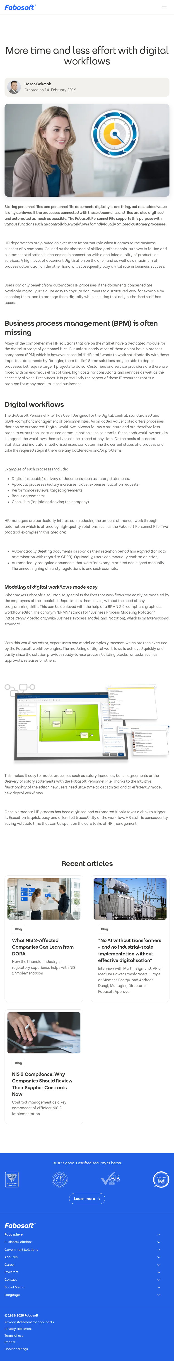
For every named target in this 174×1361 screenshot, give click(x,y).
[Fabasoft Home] (22, 7)
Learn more (84, 1198)
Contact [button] (11, 1280)
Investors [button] (11, 1272)
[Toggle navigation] (164, 7)
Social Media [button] (14, 1287)
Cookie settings (16, 1349)
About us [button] (11, 1257)
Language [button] (12, 1295)
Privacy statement (18, 1329)
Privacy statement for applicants (29, 1322)
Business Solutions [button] (18, 1242)
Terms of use (14, 1336)
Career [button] (10, 1265)
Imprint (10, 1342)
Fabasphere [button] (14, 1234)
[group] (44, 938)
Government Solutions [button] (21, 1250)
